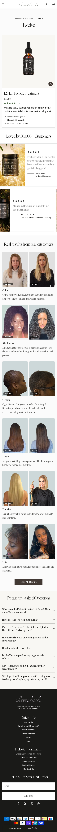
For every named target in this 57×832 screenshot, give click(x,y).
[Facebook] (18, 804)
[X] (25, 804)
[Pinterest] (38, 804)
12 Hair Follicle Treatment (21, 93)
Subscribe (28, 795)
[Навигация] (3, 4)
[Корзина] (53, 4)
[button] (15, 828)
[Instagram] (32, 804)
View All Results (28, 581)
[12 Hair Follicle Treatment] (28, 61)
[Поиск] (47, 4)
